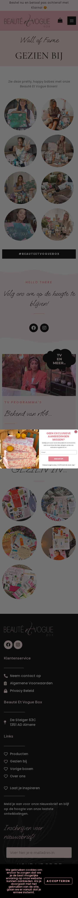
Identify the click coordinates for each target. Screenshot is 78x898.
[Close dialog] (75, 431)
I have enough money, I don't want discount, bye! (58, 465)
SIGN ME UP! (58, 459)
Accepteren (58, 881)
